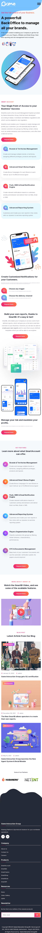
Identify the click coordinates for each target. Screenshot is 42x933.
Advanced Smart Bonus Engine (22, 167)
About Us (4, 849)
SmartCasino (5, 872)
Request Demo (8, 139)
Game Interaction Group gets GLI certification (19, 677)
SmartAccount (5, 865)
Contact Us (4, 852)
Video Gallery (5, 895)
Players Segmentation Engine (21, 532)
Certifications (8, 644)
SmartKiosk (4, 878)
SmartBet (4, 869)
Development (8, 683)
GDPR (3, 898)
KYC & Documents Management (22, 549)
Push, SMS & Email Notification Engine (21, 496)
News (3, 892)
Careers (3, 855)
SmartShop (4, 875)
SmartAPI (4, 882)
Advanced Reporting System (21, 208)
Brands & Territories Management (23, 149)
